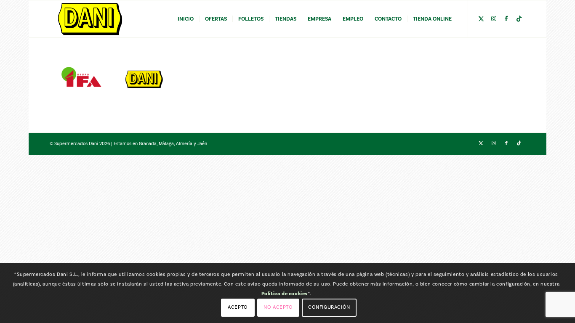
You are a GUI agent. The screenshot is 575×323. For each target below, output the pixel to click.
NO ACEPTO (278, 307)
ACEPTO (238, 307)
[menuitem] (185, 18)
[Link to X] (481, 18)
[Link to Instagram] (493, 18)
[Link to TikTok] (519, 18)
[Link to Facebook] (506, 18)
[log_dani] (90, 18)
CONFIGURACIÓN (329, 307)
